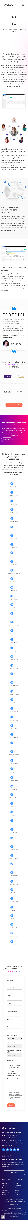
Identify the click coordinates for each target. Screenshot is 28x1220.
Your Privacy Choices (9, 1201)
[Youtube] (18, 1149)
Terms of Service (15, 1208)
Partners (4, 1187)
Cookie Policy (21, 1201)
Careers (17, 1190)
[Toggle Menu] (23, 5)
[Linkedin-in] (7, 1149)
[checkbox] (14, 1069)
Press (16, 1187)
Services (4, 1185)
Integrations (5, 1192)
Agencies (5, 1190)
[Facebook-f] (3, 1149)
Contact (17, 1194)
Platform (4, 1183)
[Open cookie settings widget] (3, 1217)
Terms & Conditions (9, 1199)
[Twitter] (14, 1149)
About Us (17, 1183)
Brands (4, 1194)
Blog (16, 1192)
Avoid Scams (20, 1203)
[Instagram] (10, 1149)
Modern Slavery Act (14, 1204)
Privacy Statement (19, 1199)
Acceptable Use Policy (10, 1203)
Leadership (18, 1185)
